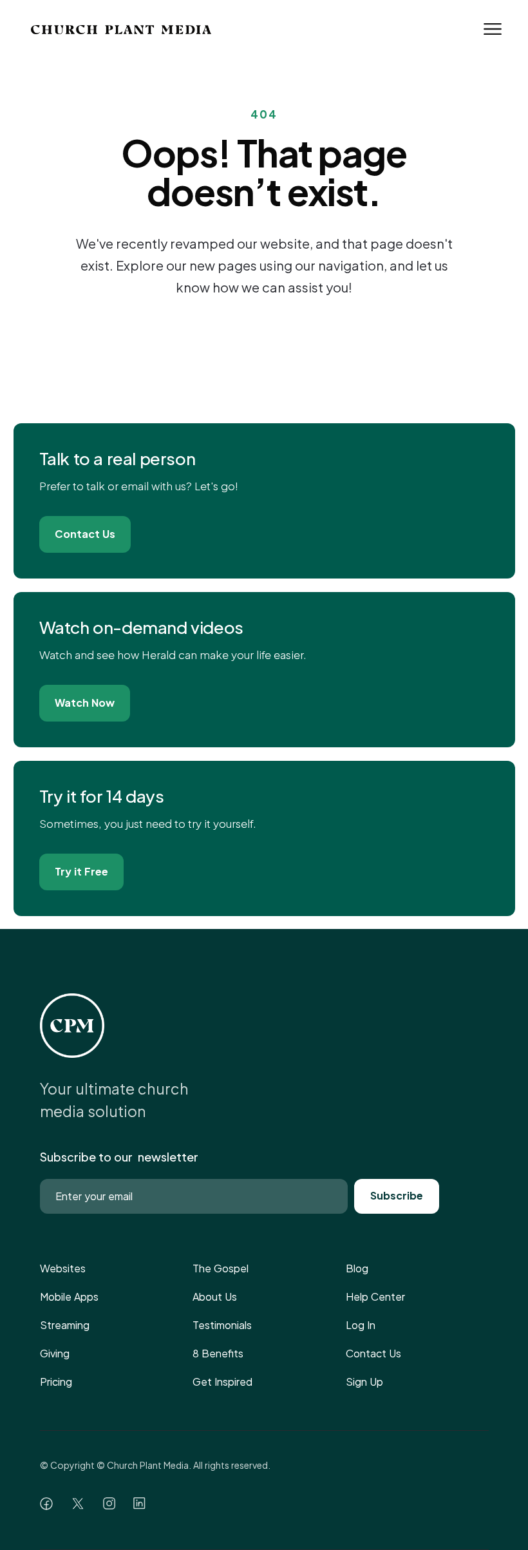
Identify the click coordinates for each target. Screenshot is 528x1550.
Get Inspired (222, 1381)
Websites (63, 1268)
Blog (357, 1268)
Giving (55, 1353)
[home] (116, 29)
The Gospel (221, 1268)
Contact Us (85, 534)
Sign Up (364, 1381)
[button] (492, 29)
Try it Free (81, 871)
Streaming (65, 1325)
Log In (360, 1325)
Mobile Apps (69, 1296)
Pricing (56, 1381)
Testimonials (222, 1325)
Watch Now (85, 702)
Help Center (375, 1296)
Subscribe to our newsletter (119, 1156)
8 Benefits (218, 1353)
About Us (215, 1296)
